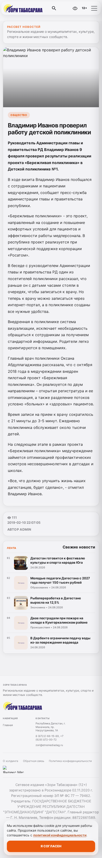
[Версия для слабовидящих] (75, 8)
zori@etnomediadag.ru (49, 745)
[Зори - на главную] (23, 8)
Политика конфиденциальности (70, 761)
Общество (18, 115)
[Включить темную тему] (64, 8)
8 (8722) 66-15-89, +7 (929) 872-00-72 (49, 737)
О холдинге (10, 761)
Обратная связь (33, 761)
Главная (8, 725)
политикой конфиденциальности (59, 835)
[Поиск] (54, 8)
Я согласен (51, 846)
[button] (94, 8)
